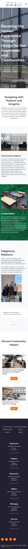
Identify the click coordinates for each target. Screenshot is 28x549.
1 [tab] (11, 324)
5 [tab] (16, 324)
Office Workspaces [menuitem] (7, 429)
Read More (14, 367)
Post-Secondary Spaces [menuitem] (20, 427)
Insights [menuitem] (20, 432)
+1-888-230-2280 (14, 453)
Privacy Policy (9, 546)
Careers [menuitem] (20, 429)
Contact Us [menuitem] (7, 432)
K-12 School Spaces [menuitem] (7, 427)
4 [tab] (15, 324)
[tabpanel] (14, 313)
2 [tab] (12, 324)
